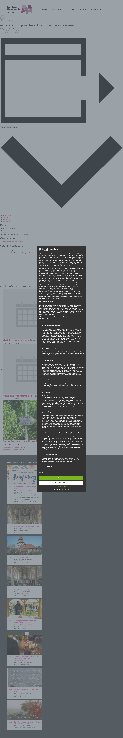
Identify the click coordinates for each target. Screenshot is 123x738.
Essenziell (45, 473)
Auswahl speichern (61, 483)
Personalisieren (61, 486)
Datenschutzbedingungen (61, 489)
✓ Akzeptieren (61, 478)
